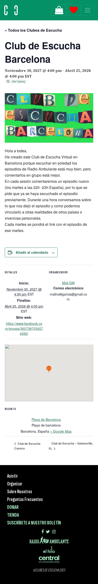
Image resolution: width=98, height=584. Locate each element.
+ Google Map (61, 431)
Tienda (13, 515)
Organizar (14, 484)
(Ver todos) (18, 81)
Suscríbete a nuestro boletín (34, 523)
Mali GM (68, 282)
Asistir (12, 476)
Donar (13, 507)
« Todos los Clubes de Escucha (33, 30)
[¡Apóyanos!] (59, 10)
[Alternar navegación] (87, 10)
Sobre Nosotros (19, 491)
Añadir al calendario (32, 252)
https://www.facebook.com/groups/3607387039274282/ (24, 328)
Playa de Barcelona (46, 419)
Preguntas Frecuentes (25, 499)
